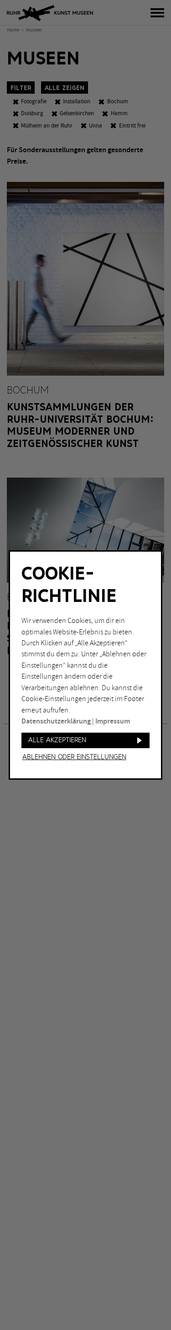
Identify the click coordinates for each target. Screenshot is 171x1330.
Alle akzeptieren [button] (57, 740)
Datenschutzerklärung (56, 721)
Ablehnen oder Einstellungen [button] (74, 757)
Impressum (112, 721)
